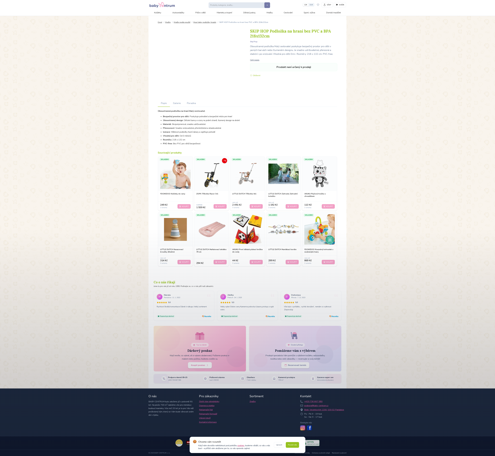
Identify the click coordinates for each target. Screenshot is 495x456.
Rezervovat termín (297, 365)
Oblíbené (256, 75)
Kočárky (157, 12)
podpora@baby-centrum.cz (316, 405)
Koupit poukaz (198, 365)
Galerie (177, 103)
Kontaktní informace (208, 422)
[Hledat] (267, 5)
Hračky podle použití (182, 22)
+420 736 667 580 (313, 401)
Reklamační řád (206, 409)
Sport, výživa (309, 12)
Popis (164, 103)
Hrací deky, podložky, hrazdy (204, 22)
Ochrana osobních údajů (321, 453)
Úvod (160, 22)
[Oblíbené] (318, 4)
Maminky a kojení (224, 12)
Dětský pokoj (249, 12)
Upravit (279, 445)
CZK (305, 5)
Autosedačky (178, 12)
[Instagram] (302, 427)
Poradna (191, 103)
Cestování (288, 12)
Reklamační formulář (208, 413)
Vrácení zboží (205, 418)
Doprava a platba (206, 405)
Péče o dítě (200, 12)
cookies (240, 445)
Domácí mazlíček (333, 12)
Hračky (269, 12)
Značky (253, 401)
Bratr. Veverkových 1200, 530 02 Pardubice (324, 409)
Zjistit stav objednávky (209, 401)
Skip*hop (253, 41)
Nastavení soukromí (339, 453)
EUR (311, 5)
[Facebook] (309, 427)
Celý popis (254, 60)
